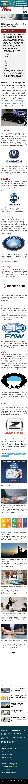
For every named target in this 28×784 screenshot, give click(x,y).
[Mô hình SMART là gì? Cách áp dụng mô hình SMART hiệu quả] (14, 523)
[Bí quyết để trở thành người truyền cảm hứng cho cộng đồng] (14, 550)
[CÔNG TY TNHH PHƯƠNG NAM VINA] (6, 9)
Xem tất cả (13, 652)
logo (23, 453)
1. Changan (6, 54)
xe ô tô (10, 453)
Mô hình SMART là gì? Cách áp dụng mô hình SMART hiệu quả (14, 533)
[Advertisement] (14, 669)
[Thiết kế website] (14, 3)
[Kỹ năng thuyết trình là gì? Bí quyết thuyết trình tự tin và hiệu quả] (14, 604)
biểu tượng (17, 453)
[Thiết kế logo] (14, 471)
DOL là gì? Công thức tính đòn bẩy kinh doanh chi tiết (14, 641)
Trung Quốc (5, 456)
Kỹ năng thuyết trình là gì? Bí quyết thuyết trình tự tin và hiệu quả (13, 614)
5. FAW (5, 63)
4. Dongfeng (6, 61)
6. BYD (5, 65)
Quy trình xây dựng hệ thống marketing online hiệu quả (14, 587)
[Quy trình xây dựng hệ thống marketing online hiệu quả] (14, 577)
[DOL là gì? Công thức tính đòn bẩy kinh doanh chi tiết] (14, 631)
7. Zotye (5, 68)
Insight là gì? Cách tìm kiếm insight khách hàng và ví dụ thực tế (13, 506)
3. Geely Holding (7, 58)
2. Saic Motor (7, 56)
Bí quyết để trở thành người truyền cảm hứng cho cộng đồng (13, 560)
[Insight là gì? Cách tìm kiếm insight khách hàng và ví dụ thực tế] (14, 496)
